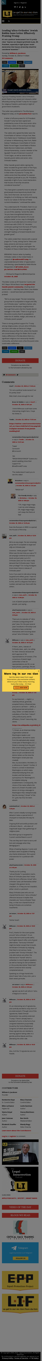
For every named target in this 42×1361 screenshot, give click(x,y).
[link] (21, 671)
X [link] (38, 671)
